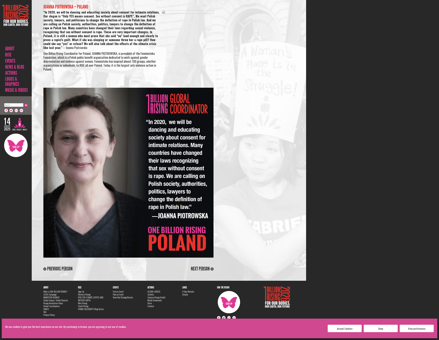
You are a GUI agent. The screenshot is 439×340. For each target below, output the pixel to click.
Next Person (201, 269)
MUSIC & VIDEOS (16, 90)
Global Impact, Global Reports (55, 300)
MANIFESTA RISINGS (51, 297)
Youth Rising (83, 306)
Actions (11, 73)
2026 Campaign (50, 294)
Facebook (6, 110)
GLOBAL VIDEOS (153, 291)
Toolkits (150, 294)
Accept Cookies (344, 328)
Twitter (11, 110)
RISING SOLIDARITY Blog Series (91, 309)
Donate (185, 294)
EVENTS (10, 61)
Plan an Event (118, 294)
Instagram (21, 110)
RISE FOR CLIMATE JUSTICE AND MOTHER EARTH (90, 299)
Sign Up (16, 145)
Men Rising (82, 303)
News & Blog (14, 67)
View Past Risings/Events (123, 297)
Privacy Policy (49, 315)
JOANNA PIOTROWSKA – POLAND (65, 7)
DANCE (46, 309)
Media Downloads (154, 300)
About (9, 49)
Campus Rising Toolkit (156, 297)
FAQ (44, 312)
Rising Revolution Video (53, 303)
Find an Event (118, 291)
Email (16, 110)
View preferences (416, 328)
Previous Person (59, 269)
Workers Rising (84, 294)
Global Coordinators (51, 306)
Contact (150, 306)
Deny (380, 328)
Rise (8, 55)
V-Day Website (188, 291)
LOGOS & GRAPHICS (12, 81)
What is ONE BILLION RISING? (55, 291)
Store (149, 303)
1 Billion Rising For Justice (15, 24)
